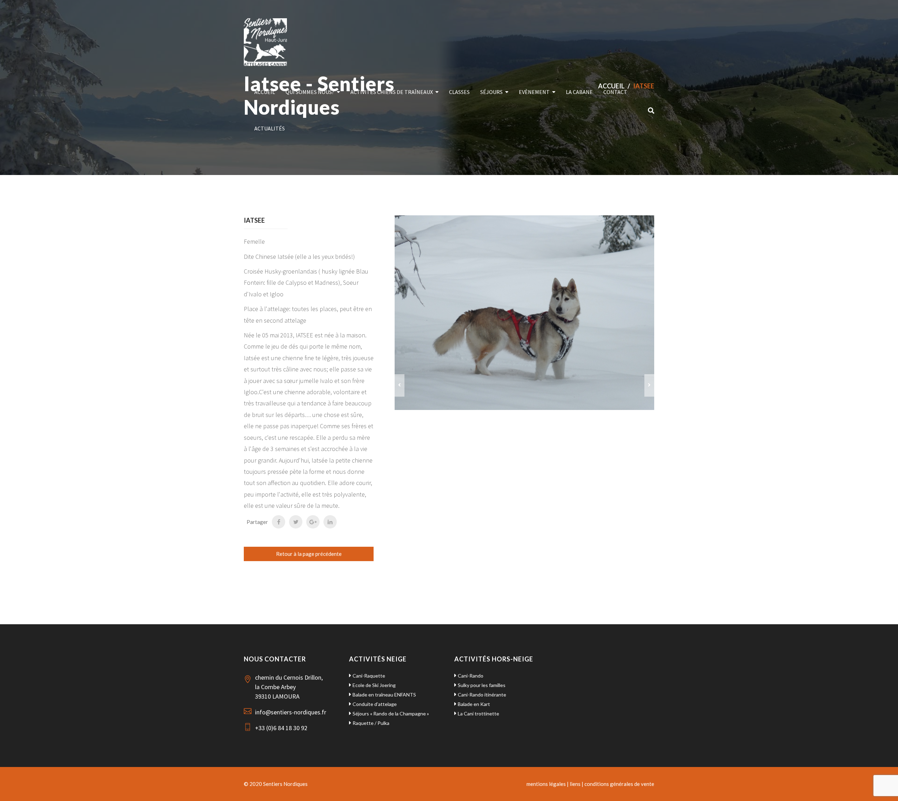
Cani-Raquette (369, 676)
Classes (459, 91)
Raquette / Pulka (371, 723)
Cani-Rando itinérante (482, 695)
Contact (615, 91)
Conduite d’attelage (375, 704)
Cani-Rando (470, 676)
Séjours (491, 91)
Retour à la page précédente (309, 554)
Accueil (264, 91)
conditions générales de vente (619, 784)
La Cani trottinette (478, 713)
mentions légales (546, 784)
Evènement (534, 91)
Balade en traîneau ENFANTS (384, 695)
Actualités (269, 128)
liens (575, 784)
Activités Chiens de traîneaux (391, 91)
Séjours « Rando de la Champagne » (391, 713)
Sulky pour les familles (481, 685)
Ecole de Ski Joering (374, 685)
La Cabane (579, 91)
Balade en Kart (474, 704)
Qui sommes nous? (310, 91)
